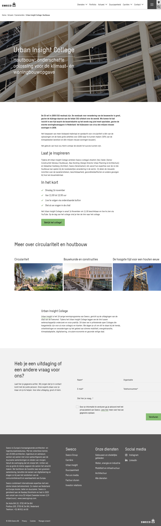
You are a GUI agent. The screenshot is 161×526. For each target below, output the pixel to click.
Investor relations (74, 485)
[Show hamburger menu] (151, 4)
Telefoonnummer (131, 389)
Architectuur (101, 473)
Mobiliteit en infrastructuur (107, 468)
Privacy (24, 521)
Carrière (126, 4)
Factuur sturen (72, 480)
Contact (137, 4)
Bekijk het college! (53, 222)
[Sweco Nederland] (9, 5)
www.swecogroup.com (27, 498)
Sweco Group (72, 455)
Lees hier (104, 410)
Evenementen (19, 15)
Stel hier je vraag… (85, 398)
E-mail (80, 389)
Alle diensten (101, 478)
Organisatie (128, 380)
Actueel (101, 4)
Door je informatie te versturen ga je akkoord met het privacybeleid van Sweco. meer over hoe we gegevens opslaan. (102, 410)
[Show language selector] (158, 2)
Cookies (33, 521)
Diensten (81, 4)
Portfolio (92, 4)
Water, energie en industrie (107, 463)
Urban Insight (46, 316)
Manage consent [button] (44, 521)
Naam (80, 380)
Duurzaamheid (115, 4)
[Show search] (158, 7)
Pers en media (72, 475)
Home (4, 15)
